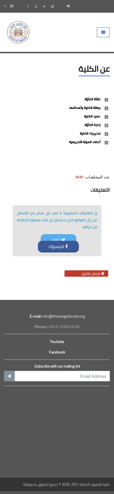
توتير (55, 239)
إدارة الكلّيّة (92, 125)
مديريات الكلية (90, 134)
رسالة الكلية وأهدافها (84, 108)
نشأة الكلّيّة (92, 99)
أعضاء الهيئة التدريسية (84, 142)
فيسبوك (56, 246)
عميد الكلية (92, 116)
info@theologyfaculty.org (57, 316)
